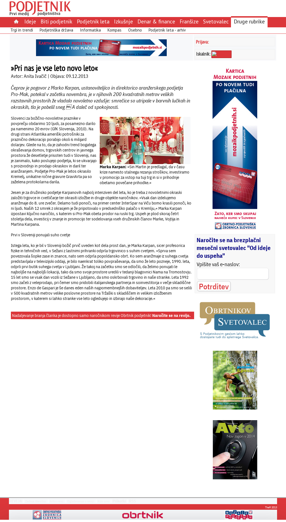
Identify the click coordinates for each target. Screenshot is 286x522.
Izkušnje (123, 21)
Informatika (90, 30)
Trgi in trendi (21, 30)
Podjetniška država (56, 30)
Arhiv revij (56, 501)
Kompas (114, 30)
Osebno (135, 30)
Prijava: (202, 42)
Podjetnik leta (93, 21)
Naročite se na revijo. (171, 315)
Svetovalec (216, 21)
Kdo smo (103, 501)
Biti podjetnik (56, 21)
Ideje (30, 21)
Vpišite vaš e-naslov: (218, 264)
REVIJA (15, 501)
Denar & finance (156, 21)
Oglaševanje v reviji (80, 501)
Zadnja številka (35, 501)
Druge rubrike (249, 21)
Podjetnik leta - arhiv (167, 30)
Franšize (189, 21)
